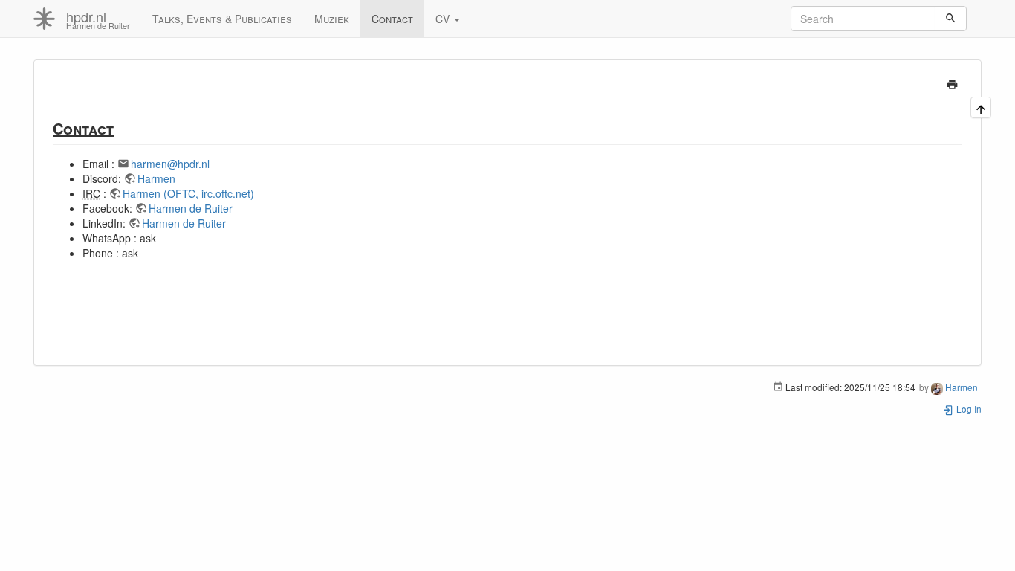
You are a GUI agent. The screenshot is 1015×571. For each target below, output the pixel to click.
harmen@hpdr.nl (170, 163)
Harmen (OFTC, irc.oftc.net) (188, 193)
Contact (392, 18)
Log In (968, 408)
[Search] (951, 18)
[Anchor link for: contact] (121, 127)
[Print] (952, 82)
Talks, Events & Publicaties (222, 18)
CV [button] (444, 18)
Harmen (156, 178)
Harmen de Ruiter (191, 208)
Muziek (331, 18)
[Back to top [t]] (980, 108)
